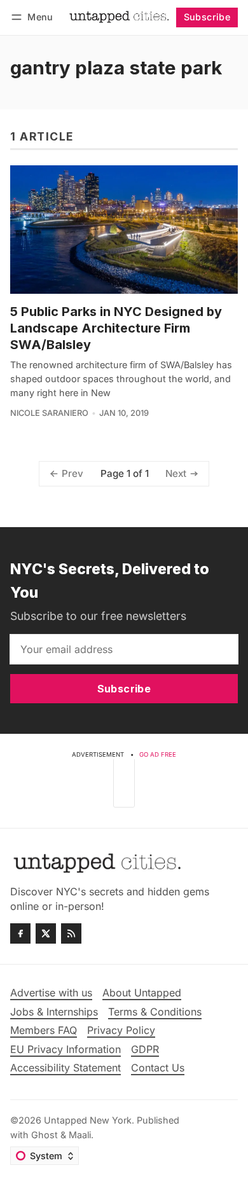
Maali (80, 1134)
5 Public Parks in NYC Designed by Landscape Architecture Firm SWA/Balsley (116, 328)
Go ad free (157, 754)
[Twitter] (46, 933)
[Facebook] (20, 933)
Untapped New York (88, 1120)
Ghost (44, 1134)
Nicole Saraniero (49, 413)
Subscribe (207, 16)
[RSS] (71, 933)
